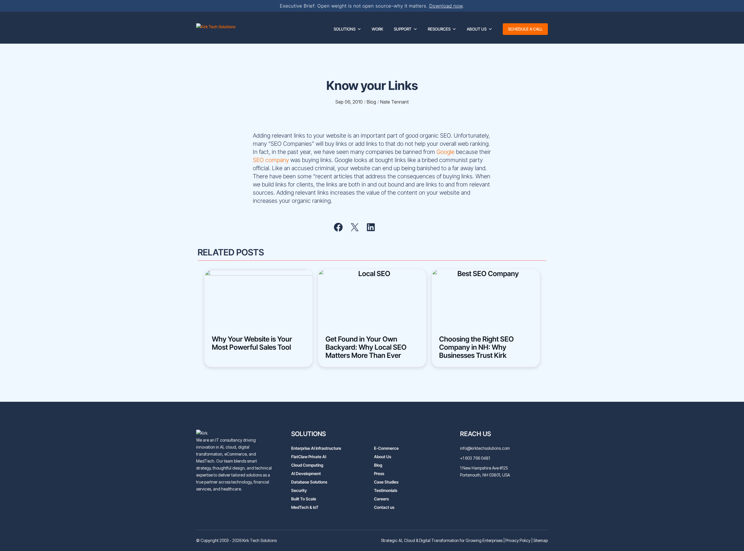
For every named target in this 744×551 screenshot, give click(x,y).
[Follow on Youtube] (211, 504)
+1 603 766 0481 (475, 458)
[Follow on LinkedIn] (199, 504)
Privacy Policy (517, 540)
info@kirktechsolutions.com (485, 448)
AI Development (306, 473)
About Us (477, 28)
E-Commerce (386, 448)
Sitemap (540, 540)
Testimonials (385, 490)
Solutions (344, 28)
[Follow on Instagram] (246, 504)
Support (403, 28)
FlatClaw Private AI (308, 456)
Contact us (384, 507)
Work (377, 28)
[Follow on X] (222, 504)
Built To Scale (303, 498)
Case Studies (386, 481)
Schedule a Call (525, 28)
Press (379, 473)
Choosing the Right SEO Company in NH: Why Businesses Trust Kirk (476, 347)
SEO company (271, 160)
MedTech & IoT (305, 507)
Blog (378, 465)
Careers (381, 498)
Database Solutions (309, 481)
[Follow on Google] (257, 504)
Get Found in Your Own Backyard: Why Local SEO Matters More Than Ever (366, 347)
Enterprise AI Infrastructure (316, 448)
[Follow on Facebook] (234, 504)
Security (299, 490)
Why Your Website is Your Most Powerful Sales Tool (252, 343)
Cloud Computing (307, 465)
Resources (439, 28)
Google (446, 151)
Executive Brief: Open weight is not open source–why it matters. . (372, 6)
